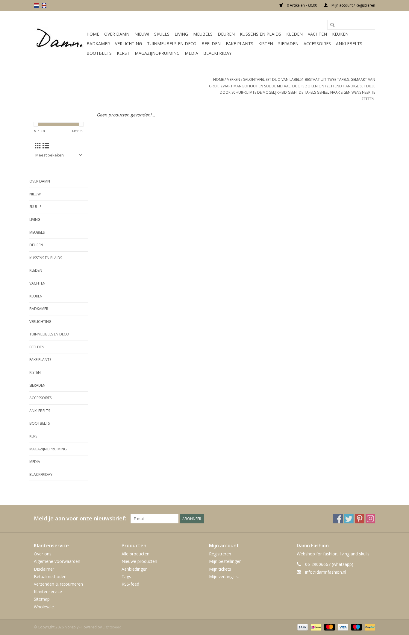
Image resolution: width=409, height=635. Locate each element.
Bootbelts (99, 53)
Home (93, 34)
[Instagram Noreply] (370, 518)
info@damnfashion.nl (325, 572)
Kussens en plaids (260, 34)
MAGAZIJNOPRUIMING (157, 53)
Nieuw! (141, 34)
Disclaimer (44, 569)
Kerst (123, 53)
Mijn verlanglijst (224, 576)
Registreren (220, 554)
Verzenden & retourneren (58, 584)
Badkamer (98, 43)
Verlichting (128, 43)
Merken (233, 79)
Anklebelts (349, 43)
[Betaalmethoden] (302, 626)
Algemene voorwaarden (57, 561)
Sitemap (42, 599)
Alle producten (135, 554)
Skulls (161, 34)
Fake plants (239, 43)
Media (191, 53)
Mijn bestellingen (225, 561)
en (44, 5)
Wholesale (44, 607)
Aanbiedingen (135, 569)
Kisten (265, 43)
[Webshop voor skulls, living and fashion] (59, 39)
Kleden (294, 34)
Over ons (42, 554)
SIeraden (288, 43)
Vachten (317, 34)
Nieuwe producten (139, 561)
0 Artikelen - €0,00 (302, 5)
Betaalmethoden (50, 576)
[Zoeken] (332, 25)
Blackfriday (217, 53)
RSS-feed (130, 584)
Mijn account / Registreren (353, 5)
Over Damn (116, 34)
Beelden (211, 43)
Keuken (340, 34)
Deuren (226, 34)
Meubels (203, 34)
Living (181, 34)
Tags (126, 576)
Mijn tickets (220, 569)
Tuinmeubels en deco (171, 43)
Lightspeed (112, 627)
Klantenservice (48, 591)
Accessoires (317, 43)
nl (36, 5)
